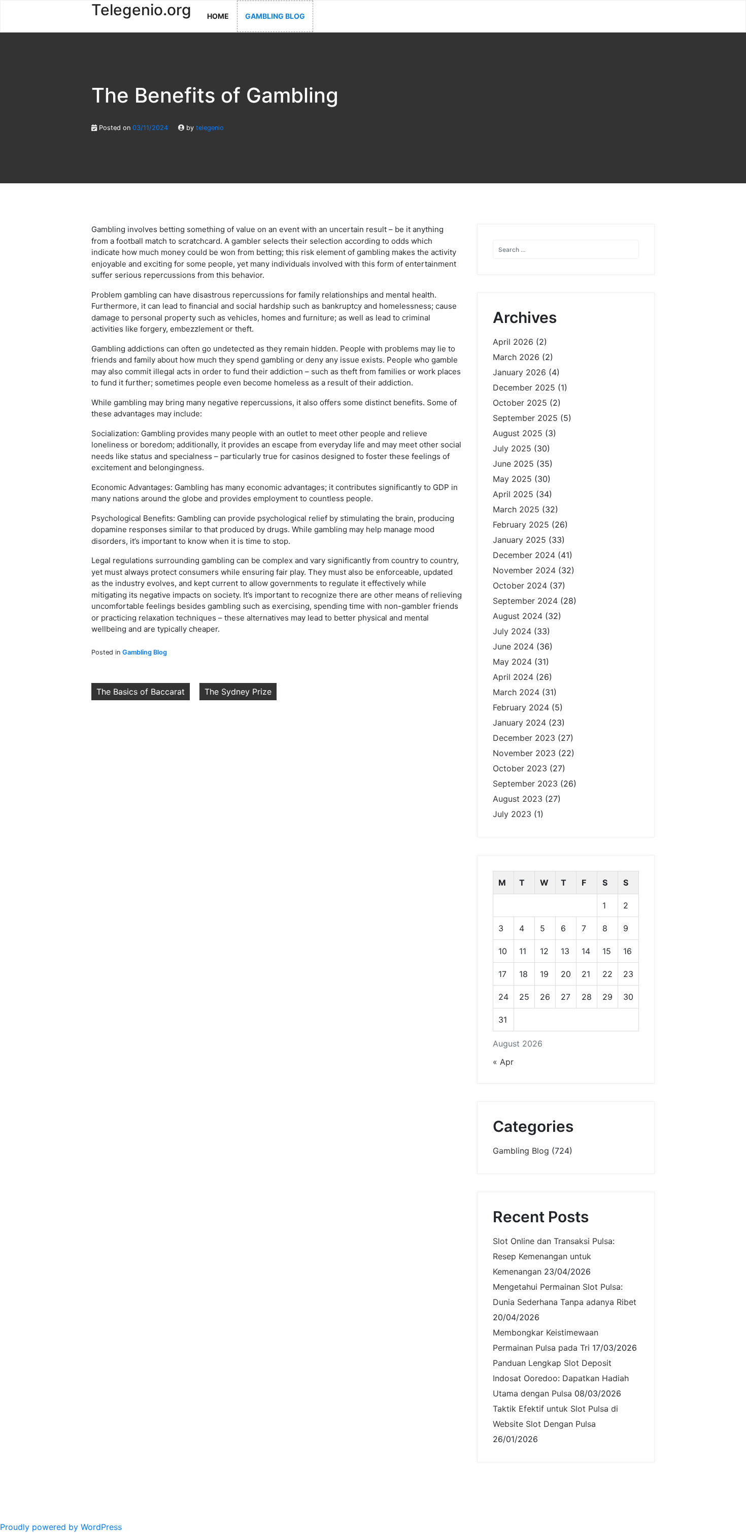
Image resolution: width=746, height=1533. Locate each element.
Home (218, 16)
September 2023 (525, 783)
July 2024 (512, 631)
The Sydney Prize (238, 692)
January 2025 (519, 540)
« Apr (503, 1062)
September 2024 (525, 601)
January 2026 (519, 372)
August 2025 (517, 433)
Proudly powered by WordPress (61, 1527)
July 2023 (512, 814)
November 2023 (524, 753)
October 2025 (520, 403)
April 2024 (513, 677)
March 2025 (516, 509)
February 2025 (521, 524)
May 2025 (512, 479)
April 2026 (513, 342)
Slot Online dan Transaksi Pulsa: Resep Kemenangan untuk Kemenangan (554, 1256)
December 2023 (524, 738)
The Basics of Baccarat (140, 692)
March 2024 (516, 692)
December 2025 (524, 387)
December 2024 (524, 555)
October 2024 (520, 585)
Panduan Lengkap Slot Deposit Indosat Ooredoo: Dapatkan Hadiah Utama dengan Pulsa (561, 1378)
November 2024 (524, 570)
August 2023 (517, 799)
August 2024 (517, 616)
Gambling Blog (275, 16)
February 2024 (521, 707)
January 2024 (519, 722)
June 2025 (513, 464)
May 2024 (512, 662)
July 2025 (512, 448)
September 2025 (525, 418)
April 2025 (513, 494)
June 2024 (513, 646)
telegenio (210, 128)
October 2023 (520, 768)
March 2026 (516, 357)
